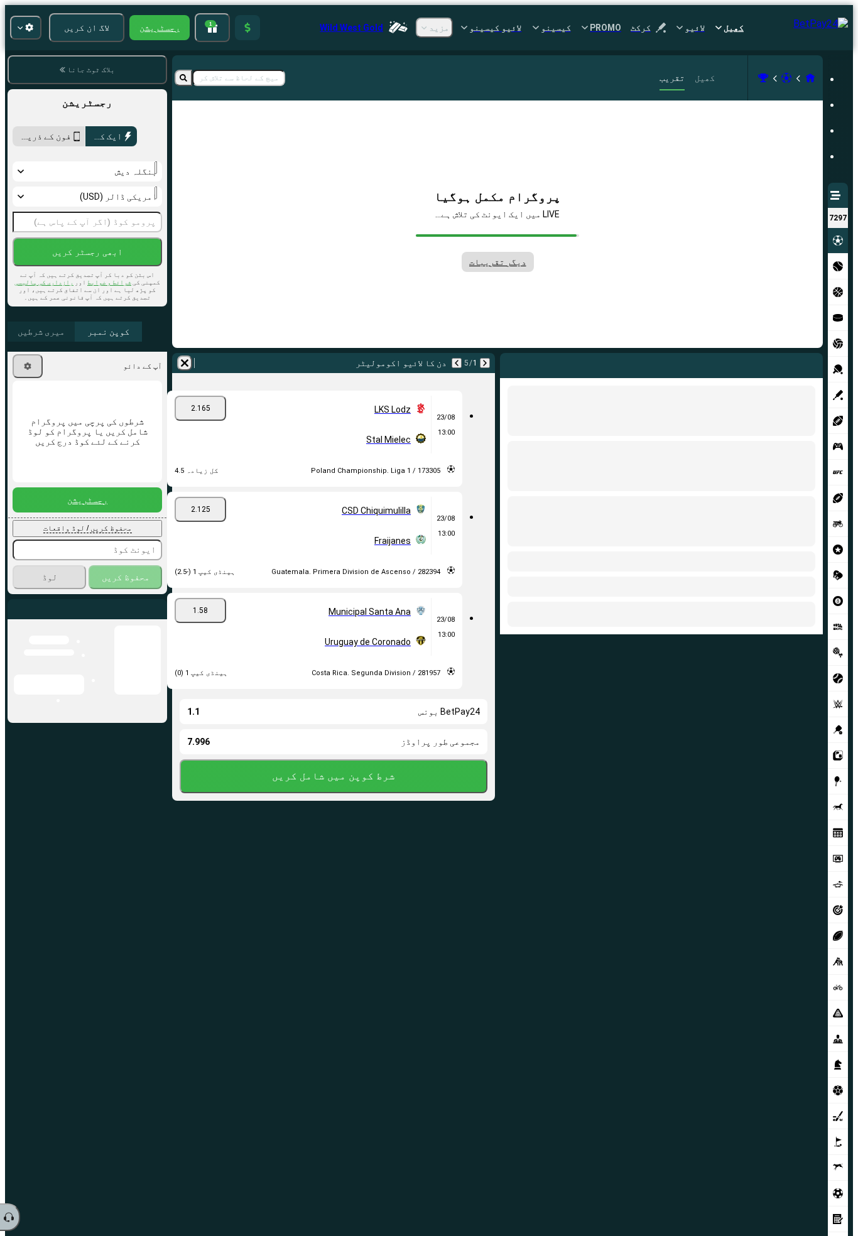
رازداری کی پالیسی (43, 282)
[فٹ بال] (786, 77)
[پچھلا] (813, 363)
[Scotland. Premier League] (763, 77)
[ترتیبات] (28, 366)
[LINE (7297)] (810, 77)
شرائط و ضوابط (109, 282)
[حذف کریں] (512, 363)
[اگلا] (784, 363)
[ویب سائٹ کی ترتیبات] (25, 28)
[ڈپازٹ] (247, 27)
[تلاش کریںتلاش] (183, 78)
